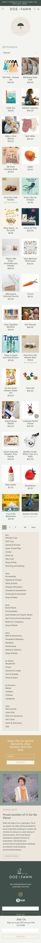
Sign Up (20, 937)
